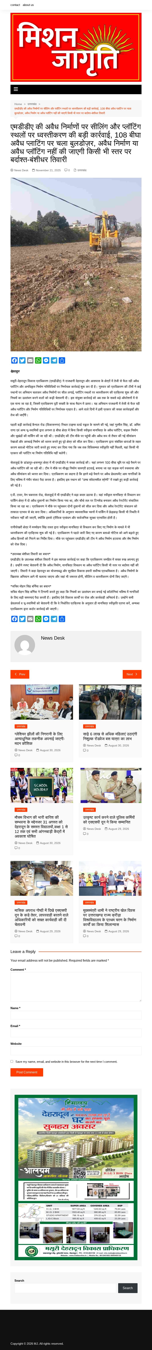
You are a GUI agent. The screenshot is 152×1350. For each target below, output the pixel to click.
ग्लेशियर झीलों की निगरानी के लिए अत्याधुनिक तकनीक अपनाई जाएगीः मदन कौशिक (40, 739)
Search (19, 1280)
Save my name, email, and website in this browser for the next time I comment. (66, 1061)
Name (15, 1008)
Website (16, 1043)
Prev (22, 674)
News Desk (21, 170)
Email (15, 1026)
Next (130, 674)
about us (28, 5)
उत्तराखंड (81, 170)
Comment (18, 969)
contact (15, 5)
